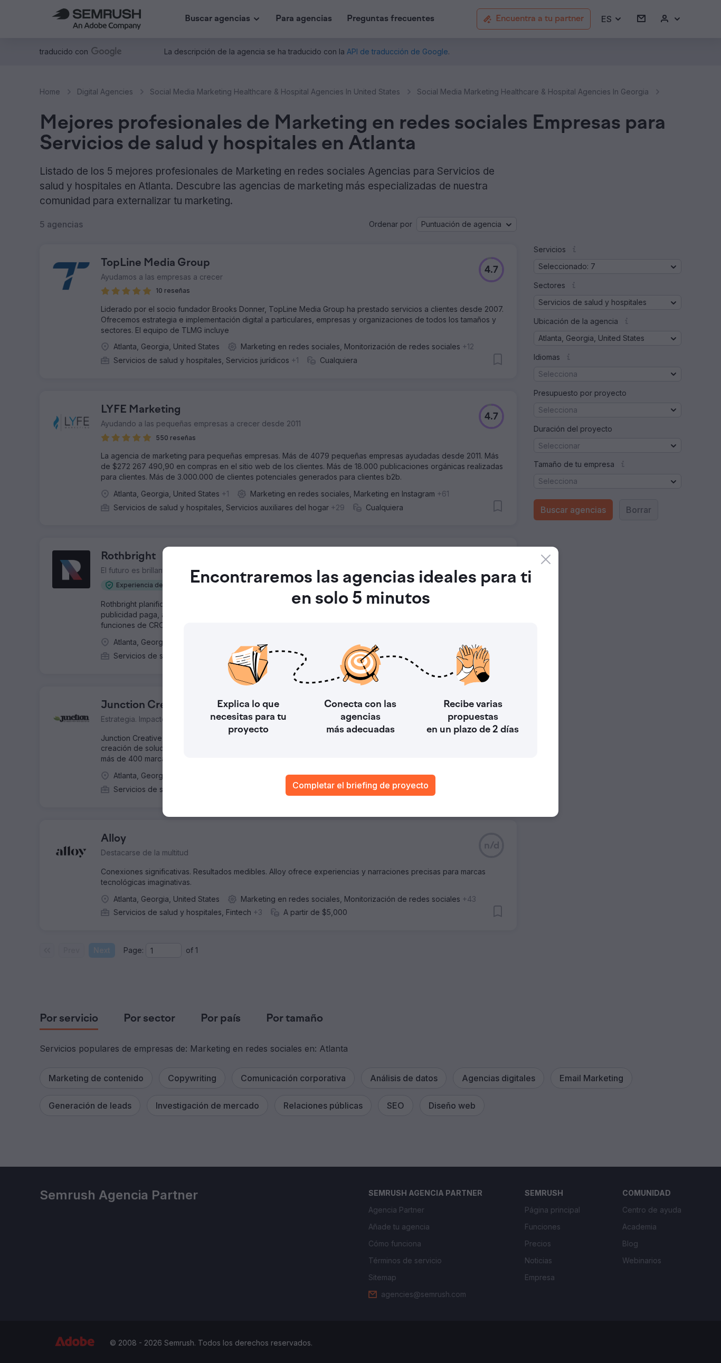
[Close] (545, 559)
